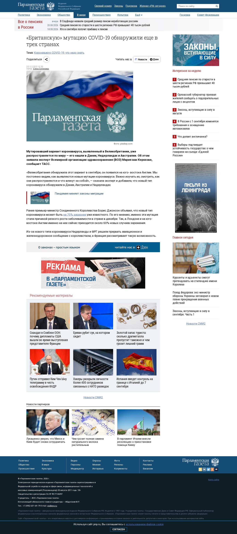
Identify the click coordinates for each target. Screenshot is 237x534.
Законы (118, 6)
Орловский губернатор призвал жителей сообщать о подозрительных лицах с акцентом (195, 98)
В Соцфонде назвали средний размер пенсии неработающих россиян (95, 21)
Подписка (131, 6)
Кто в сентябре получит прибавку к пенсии (77, 29)
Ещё (137, 15)
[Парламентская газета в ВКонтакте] (204, 469)
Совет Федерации (208, 15)
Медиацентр (77, 468)
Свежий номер (103, 6)
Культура (122, 15)
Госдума (185, 15)
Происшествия (101, 15)
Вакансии (148, 468)
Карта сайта (213, 480)
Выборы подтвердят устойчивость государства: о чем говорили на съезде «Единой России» (193, 150)
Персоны (76, 464)
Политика (24, 15)
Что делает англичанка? (192, 136)
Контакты (148, 460)
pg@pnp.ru (52, 506)
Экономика (44, 15)
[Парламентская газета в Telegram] (208, 469)
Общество (64, 15)
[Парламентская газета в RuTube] (216, 469)
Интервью (98, 468)
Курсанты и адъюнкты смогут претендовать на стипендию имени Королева (195, 281)
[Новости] (141, 59)
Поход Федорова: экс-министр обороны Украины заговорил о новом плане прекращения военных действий (196, 297)
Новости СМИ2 (93, 397)
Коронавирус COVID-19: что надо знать (59, 52)
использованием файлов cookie (145, 524)
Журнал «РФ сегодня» (153, 6)
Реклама (147, 464)
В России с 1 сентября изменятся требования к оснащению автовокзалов (195, 125)
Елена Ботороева (41, 69)
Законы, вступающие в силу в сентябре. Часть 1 (191, 312)
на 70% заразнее (74, 214)
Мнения (96, 464)
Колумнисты (120, 468)
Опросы (96, 460)
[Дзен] (154, 59)
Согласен (118, 529)
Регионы (118, 464)
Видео (74, 460)
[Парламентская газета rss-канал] (200, 469)
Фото (117, 460)
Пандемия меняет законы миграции (79, 193)
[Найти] (217, 6)
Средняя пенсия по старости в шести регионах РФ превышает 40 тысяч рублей (98, 25)
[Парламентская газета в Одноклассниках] (212, 469)
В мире (81, 15)
